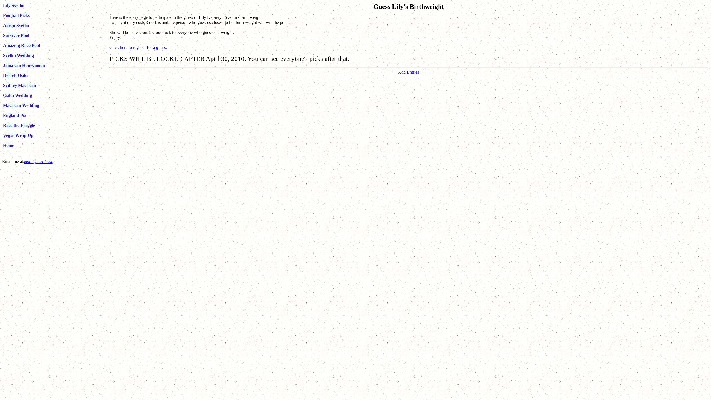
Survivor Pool (16, 35)
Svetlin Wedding (18, 55)
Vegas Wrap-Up (18, 135)
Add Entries (408, 72)
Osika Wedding (17, 95)
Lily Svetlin (13, 5)
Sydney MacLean (19, 85)
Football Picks (16, 15)
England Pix (14, 115)
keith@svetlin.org (39, 161)
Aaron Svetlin (16, 25)
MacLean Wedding (21, 105)
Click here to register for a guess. (138, 47)
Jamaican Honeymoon (24, 65)
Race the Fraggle (19, 125)
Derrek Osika (16, 75)
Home (8, 145)
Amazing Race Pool (21, 45)
